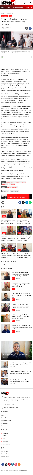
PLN (4, 438)
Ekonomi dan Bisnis (6, 420)
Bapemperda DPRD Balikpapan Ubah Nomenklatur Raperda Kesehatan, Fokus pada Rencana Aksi (22, 327)
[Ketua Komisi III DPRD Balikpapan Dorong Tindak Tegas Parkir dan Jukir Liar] (24, 247)
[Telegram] (26, 202)
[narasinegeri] (8, 2)
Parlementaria (4, 16)
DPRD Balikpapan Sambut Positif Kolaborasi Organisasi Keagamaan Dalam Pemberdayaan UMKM (8, 221)
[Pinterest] (9, 464)
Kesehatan (3, 426)
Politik (10, 16)
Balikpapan (10, 182)
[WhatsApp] (30, 202)
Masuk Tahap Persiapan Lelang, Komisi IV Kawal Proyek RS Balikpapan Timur (20, 363)
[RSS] (19, 464)
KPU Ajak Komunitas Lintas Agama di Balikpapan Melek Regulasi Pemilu (8, 255)
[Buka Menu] (27, 3)
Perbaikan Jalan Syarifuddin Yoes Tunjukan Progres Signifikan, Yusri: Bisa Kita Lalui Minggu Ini (21, 316)
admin (2, 27)
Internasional (4, 423)
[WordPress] (12, 464)
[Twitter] (23, 202)
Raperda (13, 184)
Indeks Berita (4, 451)
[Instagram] (15, 464)
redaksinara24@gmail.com (11, 407)
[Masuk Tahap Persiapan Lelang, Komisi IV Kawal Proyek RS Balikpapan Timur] (4, 364)
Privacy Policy (5, 456)
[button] (24, 3)
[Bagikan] (30, 28)
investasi (5, 184)
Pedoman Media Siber (6, 454)
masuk (9, 265)
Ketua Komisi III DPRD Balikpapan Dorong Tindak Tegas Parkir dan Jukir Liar (24, 255)
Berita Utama (4, 417)
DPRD (17, 182)
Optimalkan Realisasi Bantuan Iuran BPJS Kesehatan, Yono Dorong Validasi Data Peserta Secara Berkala (20, 372)
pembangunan (6, 444)
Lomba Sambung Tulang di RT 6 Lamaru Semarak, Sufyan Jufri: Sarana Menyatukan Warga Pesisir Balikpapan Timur (24, 238)
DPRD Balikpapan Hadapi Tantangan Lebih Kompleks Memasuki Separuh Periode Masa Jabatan (8, 238)
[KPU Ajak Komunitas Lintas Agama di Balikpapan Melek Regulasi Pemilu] (8, 247)
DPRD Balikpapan (12, 187)
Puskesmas (5, 441)
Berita (4, 216)
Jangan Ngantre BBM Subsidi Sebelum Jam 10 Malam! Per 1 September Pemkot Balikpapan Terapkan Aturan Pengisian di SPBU (24, 221)
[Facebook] (19, 202)
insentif (24, 182)
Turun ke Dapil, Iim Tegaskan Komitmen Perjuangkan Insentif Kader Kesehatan (20, 380)
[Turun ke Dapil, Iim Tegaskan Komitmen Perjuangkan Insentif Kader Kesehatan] (4, 381)
